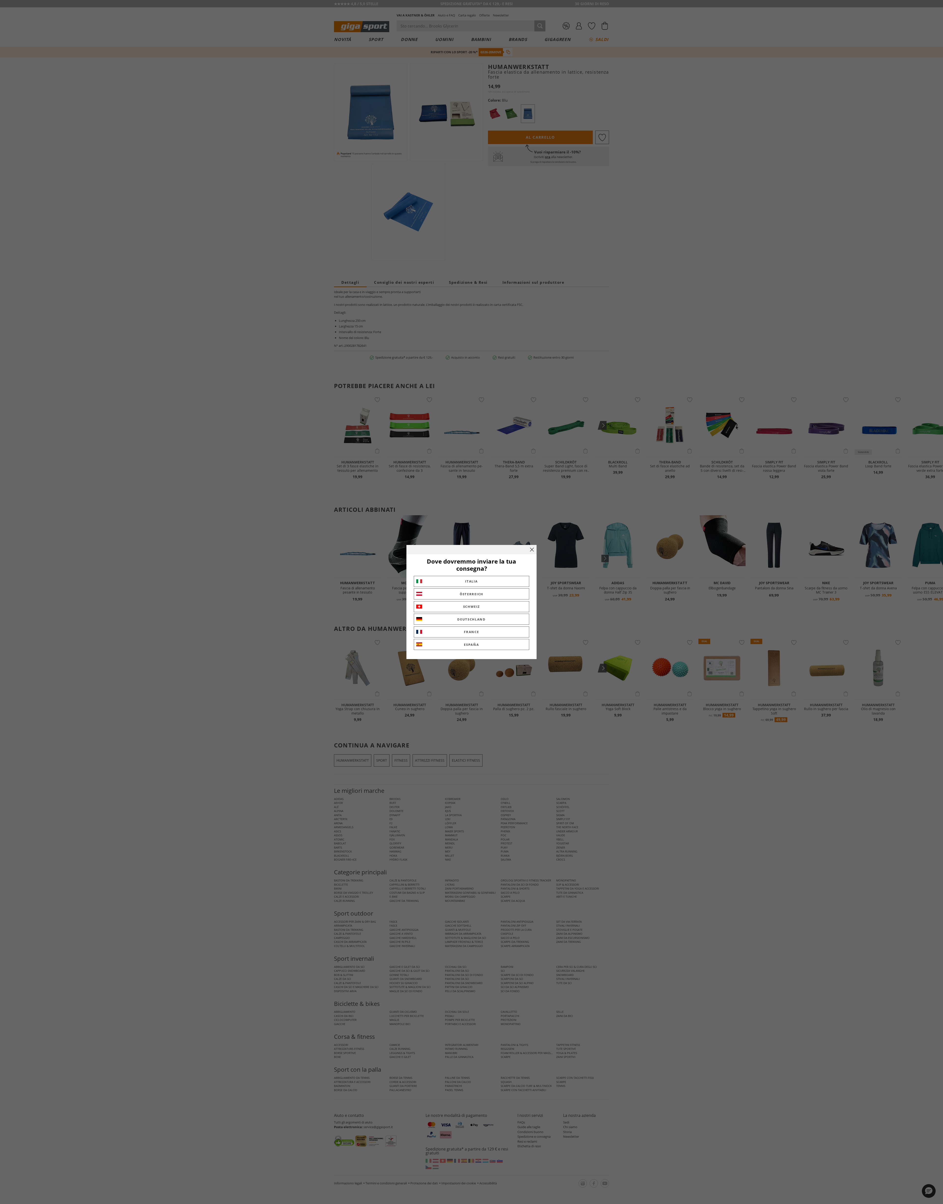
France (471, 632)
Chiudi (532, 549)
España (471, 644)
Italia (471, 581)
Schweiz (471, 606)
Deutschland (471, 619)
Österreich (471, 594)
